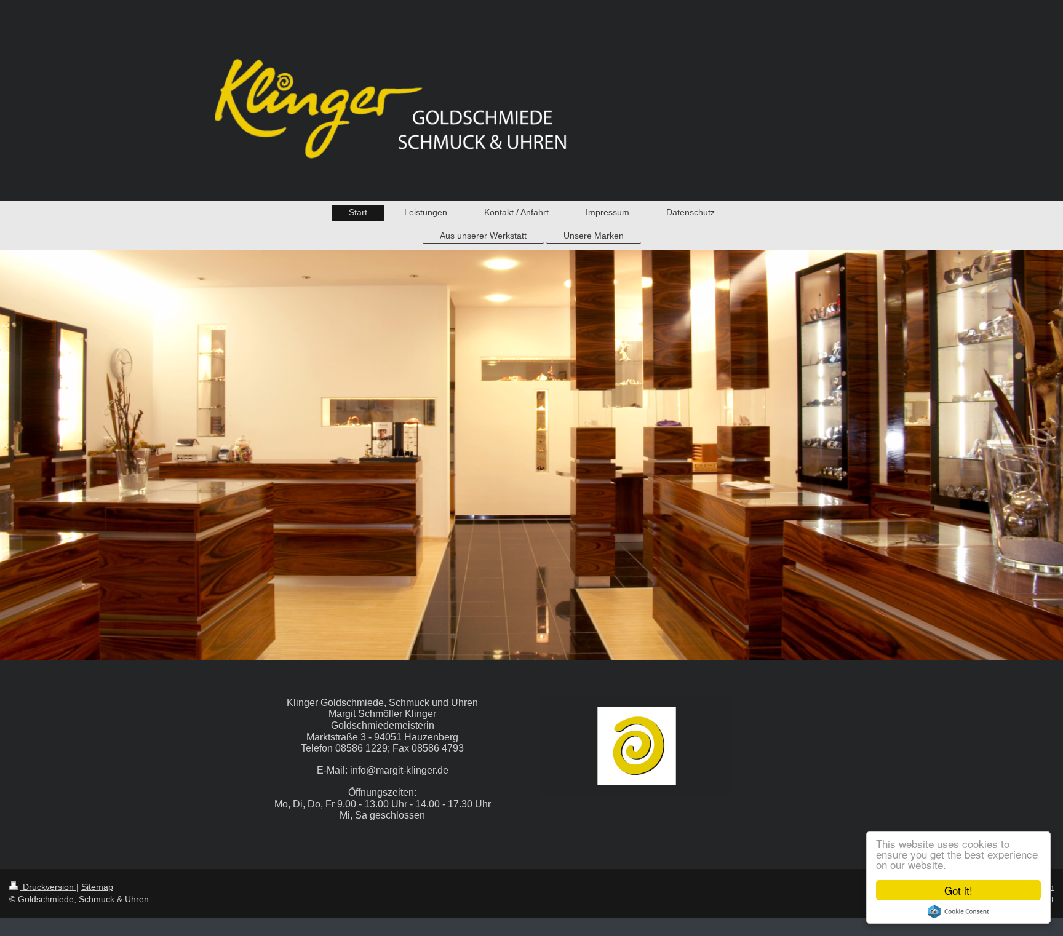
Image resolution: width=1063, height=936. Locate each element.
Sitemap (97, 887)
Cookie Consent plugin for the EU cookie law (958, 911)
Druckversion (48, 887)
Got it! (958, 890)
